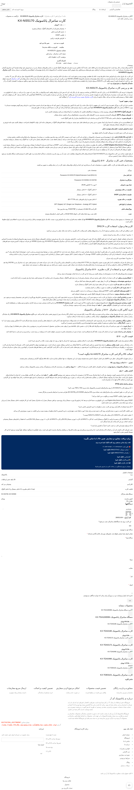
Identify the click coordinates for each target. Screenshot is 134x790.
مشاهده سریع (125, 613)
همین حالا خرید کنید (44, 43)
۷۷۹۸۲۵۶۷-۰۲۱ (117, 446)
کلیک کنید (111, 453)
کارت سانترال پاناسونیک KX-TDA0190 (116, 631)
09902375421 (115, 449)
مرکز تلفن (58, 16)
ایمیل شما (41, 744)
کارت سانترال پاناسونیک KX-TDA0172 (116, 645)
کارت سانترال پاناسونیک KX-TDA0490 (116, 659)
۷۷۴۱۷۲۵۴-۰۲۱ (106, 446)
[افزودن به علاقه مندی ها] (115, 613)
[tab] (75, 63)
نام (131, 576)
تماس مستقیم (5, 9)
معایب (131, 568)
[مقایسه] (120, 613)
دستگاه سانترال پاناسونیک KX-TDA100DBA (114, 617)
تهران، (54, 725)
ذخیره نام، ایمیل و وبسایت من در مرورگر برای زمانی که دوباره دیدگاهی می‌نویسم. (108, 595)
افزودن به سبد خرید (59, 43)
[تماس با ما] (129, 785)
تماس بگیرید (129, 679)
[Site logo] (127, 3)
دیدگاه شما (129, 538)
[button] (130, 613)
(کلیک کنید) (107, 449)
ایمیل (131, 585)
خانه (64, 16)
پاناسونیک (4, 474)
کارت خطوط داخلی (54, 57)
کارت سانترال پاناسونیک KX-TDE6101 (116, 675)
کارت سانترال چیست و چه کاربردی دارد (81, 97)
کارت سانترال (49, 16)
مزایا (131, 559)
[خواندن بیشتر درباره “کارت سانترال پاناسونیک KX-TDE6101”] (130, 671)
